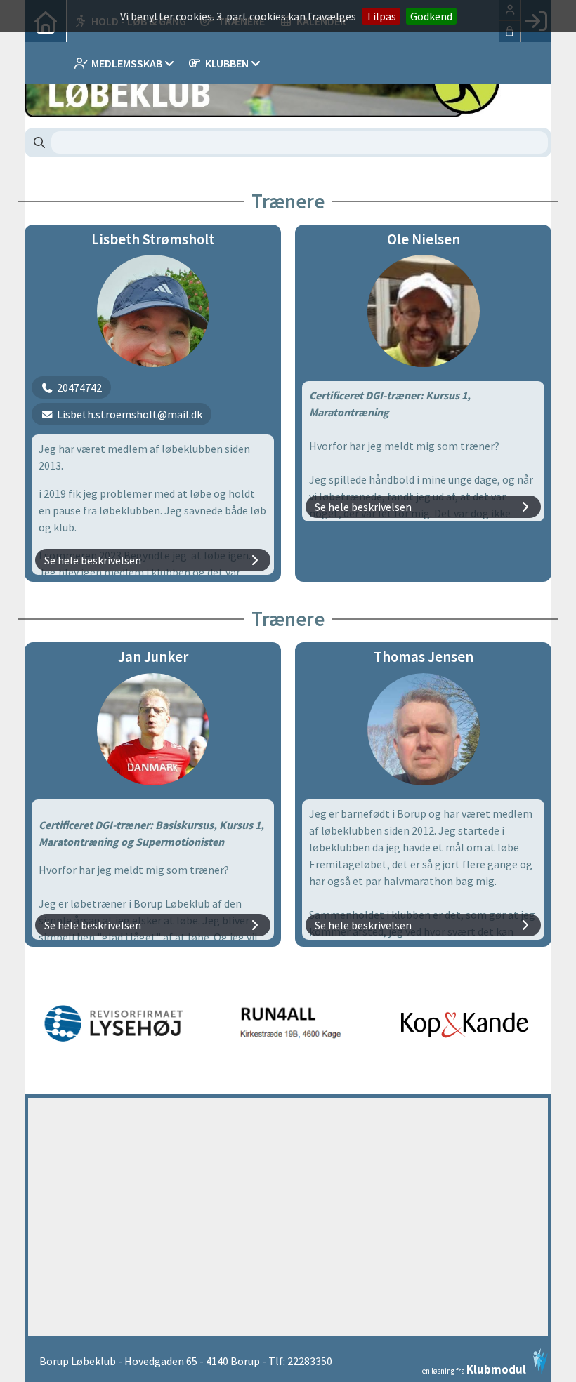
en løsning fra (474, 1368)
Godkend (431, 16)
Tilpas (381, 16)
